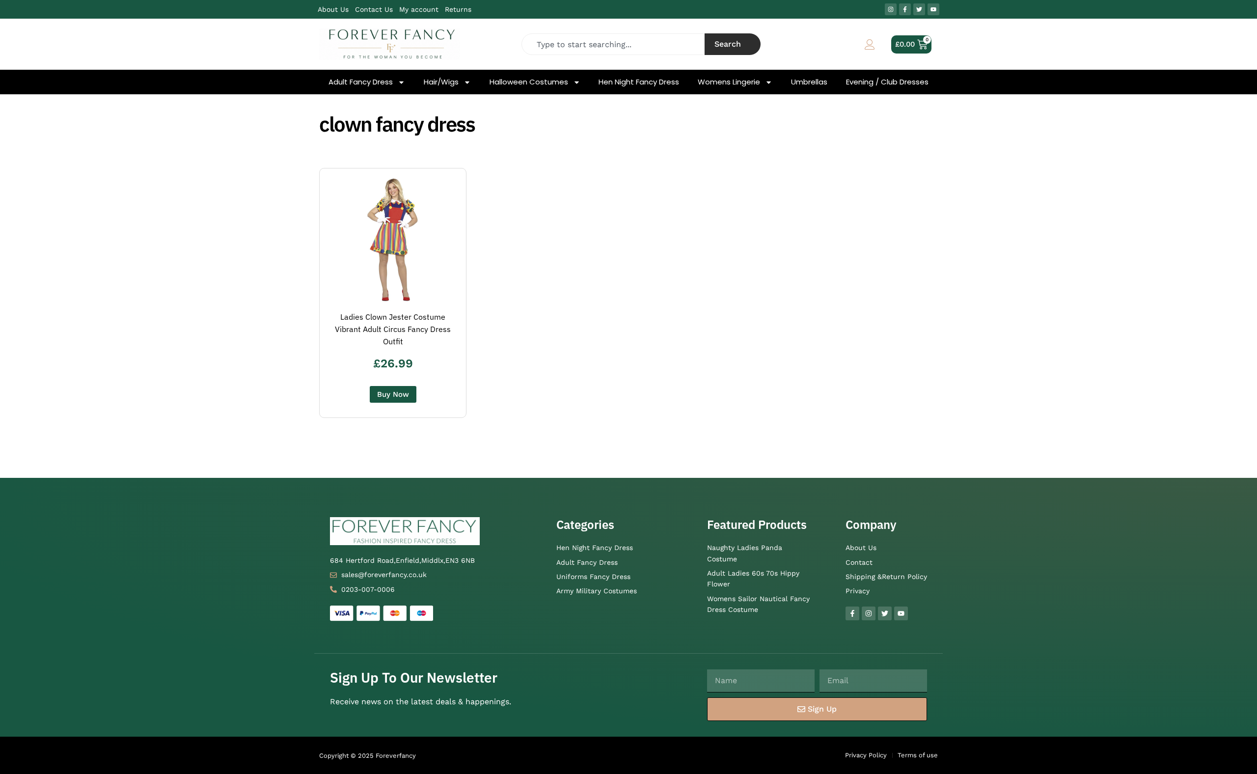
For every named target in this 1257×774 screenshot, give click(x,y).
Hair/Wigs (441, 82)
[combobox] (613, 44)
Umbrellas (809, 82)
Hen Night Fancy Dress (639, 82)
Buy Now (393, 394)
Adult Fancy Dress (360, 82)
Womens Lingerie (729, 82)
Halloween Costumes (529, 82)
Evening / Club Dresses (887, 82)
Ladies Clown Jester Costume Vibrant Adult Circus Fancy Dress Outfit (393, 329)
